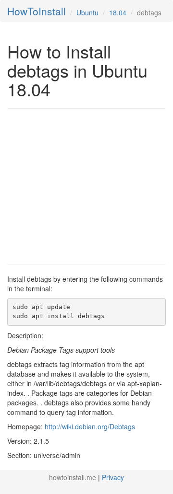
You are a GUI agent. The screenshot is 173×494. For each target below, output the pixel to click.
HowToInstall (36, 11)
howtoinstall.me (72, 477)
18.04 (117, 12)
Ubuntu (87, 12)
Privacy (113, 477)
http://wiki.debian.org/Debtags (90, 426)
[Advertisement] (88, 185)
